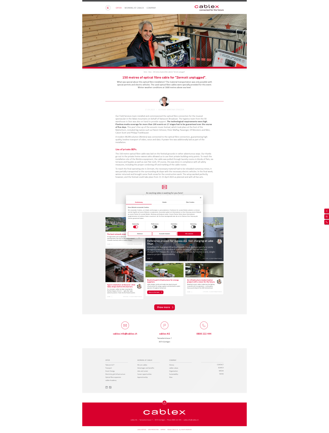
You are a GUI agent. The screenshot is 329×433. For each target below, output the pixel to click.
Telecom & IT (109, 365)
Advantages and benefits (145, 368)
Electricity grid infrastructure (115, 374)
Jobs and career (142, 371)
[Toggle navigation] (108, 7)
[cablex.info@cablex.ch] (125, 325)
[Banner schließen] (200, 197)
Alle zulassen (189, 233)
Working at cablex (134, 8)
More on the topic (154, 292)
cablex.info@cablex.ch (191, 420)
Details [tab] (164, 202)
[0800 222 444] (204, 325)
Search (221, 368)
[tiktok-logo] (110, 387)
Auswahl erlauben (164, 233)
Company (151, 8)
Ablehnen (140, 233)
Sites (170, 377)
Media (221, 371)
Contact (220, 365)
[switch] (154, 227)
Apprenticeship (142, 377)
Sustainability (173, 374)
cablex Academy (110, 380)
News (149, 72)
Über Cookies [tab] (190, 202)
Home (145, 72)
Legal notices (141, 429)
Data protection (153, 429)
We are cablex (142, 365)
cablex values (173, 368)
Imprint (163, 429)
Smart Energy (110, 371)
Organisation (173, 371)
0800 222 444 (177, 420)
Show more (163, 307)
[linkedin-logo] (106, 387)
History (171, 365)
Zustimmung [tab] (139, 202)
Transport (108, 368)
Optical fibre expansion (113, 377)
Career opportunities (144, 374)
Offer (119, 8)
